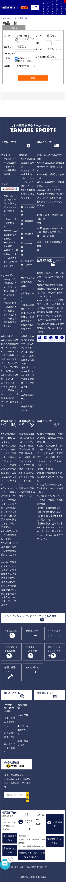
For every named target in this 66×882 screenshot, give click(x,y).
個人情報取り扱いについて (37, 867)
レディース (29, 39)
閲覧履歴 (61, 10)
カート (65, 10)
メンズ (18, 39)
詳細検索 (43, 10)
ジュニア (22, 41)
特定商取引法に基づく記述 (13, 867)
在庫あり (22, 58)
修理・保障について (10, 669)
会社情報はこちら (9, 838)
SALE (29, 61)
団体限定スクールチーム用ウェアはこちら (32, 855)
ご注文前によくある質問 (10, 649)
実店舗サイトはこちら (54, 841)
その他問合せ (32, 667)
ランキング (52, 9)
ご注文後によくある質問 (32, 649)
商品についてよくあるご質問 (54, 651)
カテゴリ (47, 10)
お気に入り (57, 9)
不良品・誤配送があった (22, 730)
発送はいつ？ (32, 631)
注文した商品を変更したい (9, 722)
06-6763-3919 (29, 821)
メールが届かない (54, 633)
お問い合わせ (57, 824)
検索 (36, 7)
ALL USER (23, 36)
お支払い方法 (10, 631)
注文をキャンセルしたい (9, 748)
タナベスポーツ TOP (9, 18)
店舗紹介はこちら (9, 850)
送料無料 (19, 61)
